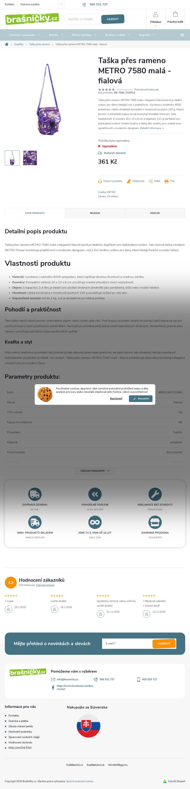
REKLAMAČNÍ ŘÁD (20, 748)
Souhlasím (142, 399)
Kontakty (9, 4)
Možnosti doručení (115, 153)
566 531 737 (107, 679)
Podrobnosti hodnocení (146, 89)
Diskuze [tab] (155, 213)
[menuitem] (25, 35)
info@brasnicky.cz (67, 679)
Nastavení (116, 399)
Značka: (107, 192)
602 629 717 (149, 679)
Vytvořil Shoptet (176, 781)
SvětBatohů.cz (74, 765)
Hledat (113, 19)
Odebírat (164, 644)
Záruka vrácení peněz (21, 726)
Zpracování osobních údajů (24, 737)
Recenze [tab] (95, 213)
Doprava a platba (30, 4)
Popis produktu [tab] (35, 213)
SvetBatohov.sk (95, 765)
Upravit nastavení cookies (79, 781)
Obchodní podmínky (20, 732)
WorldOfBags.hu (117, 765)
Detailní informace (150, 128)
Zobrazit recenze (45, 585)
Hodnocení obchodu (20, 742)
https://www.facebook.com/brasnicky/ (75, 687)
